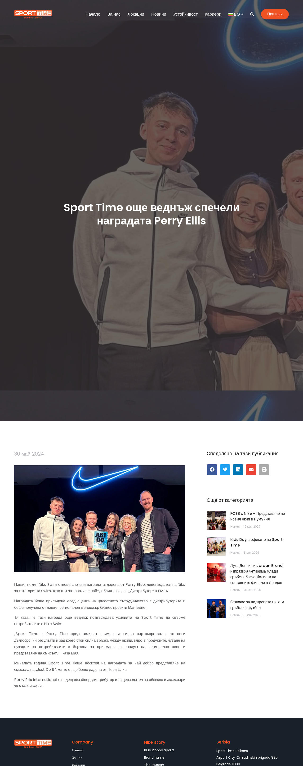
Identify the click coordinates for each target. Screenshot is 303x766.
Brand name (154, 757)
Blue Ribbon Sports (159, 750)
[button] (212, 469)
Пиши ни (275, 14)
